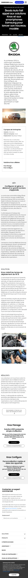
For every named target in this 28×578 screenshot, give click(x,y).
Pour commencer (19, 2)
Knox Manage (7, 165)
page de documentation (11, 508)
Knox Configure (8, 167)
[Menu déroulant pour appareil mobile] (26, 2)
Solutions (5, 534)
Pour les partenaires (9, 554)
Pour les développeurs (9, 558)
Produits (5, 538)
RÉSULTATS (21, 34)
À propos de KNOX (7, 542)
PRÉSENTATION (5, 34)
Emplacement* (6, 515)
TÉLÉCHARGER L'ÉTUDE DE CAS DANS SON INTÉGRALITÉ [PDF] (14, 411)
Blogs (4, 550)
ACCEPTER (14, 574)
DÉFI (10, 34)
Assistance (5, 546)
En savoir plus (14, 442)
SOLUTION (15, 34)
